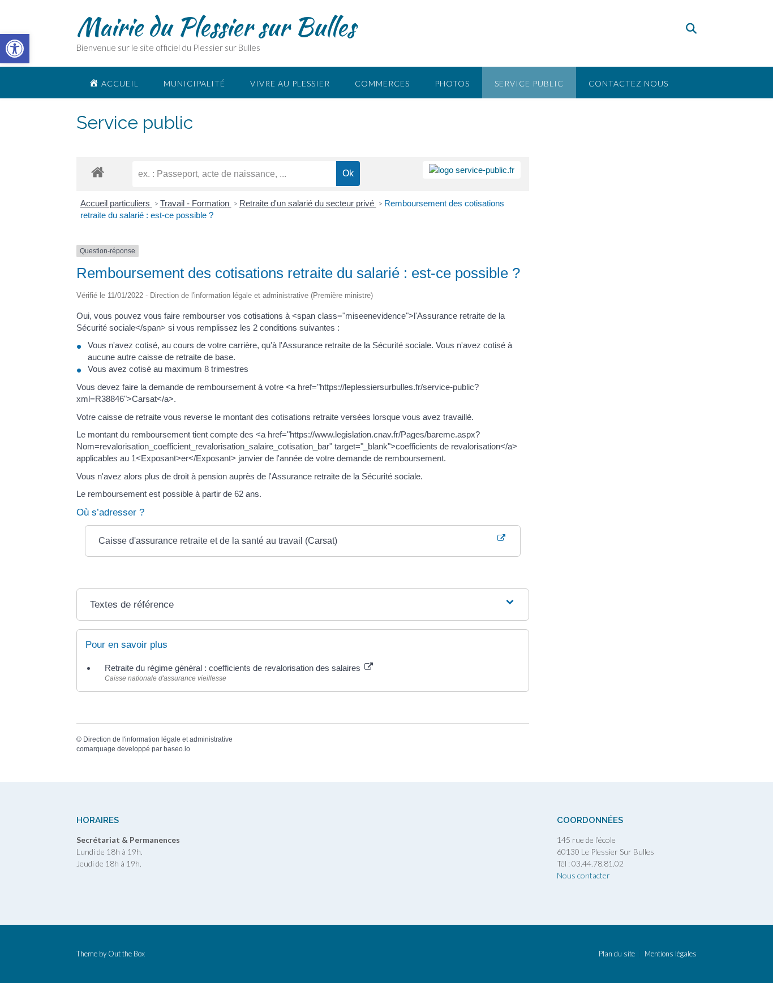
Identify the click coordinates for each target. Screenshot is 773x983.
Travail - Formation (195, 203)
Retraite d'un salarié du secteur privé (307, 203)
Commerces (382, 83)
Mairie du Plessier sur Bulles (215, 26)
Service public (529, 83)
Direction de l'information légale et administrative (158, 739)
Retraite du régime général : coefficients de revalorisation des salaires (234, 668)
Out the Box (126, 953)
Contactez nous (628, 83)
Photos (452, 83)
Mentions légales (671, 954)
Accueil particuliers (116, 203)
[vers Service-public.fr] (472, 170)
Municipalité (194, 83)
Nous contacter (583, 875)
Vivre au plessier (290, 83)
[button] (14, 48)
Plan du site (617, 954)
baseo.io (177, 749)
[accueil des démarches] (97, 171)
